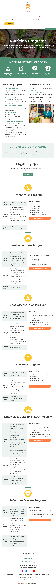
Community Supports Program (14, 121)
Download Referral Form (40, 218)
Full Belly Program (10, 112)
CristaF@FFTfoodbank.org (36, 92)
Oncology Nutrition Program (13, 105)
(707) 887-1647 (33, 90)
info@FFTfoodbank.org (28, 562)
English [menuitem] (22, 583)
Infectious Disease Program (13, 130)
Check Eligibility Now (28, 174)
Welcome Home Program (12, 97)
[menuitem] (21, 583)
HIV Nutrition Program (12, 88)
